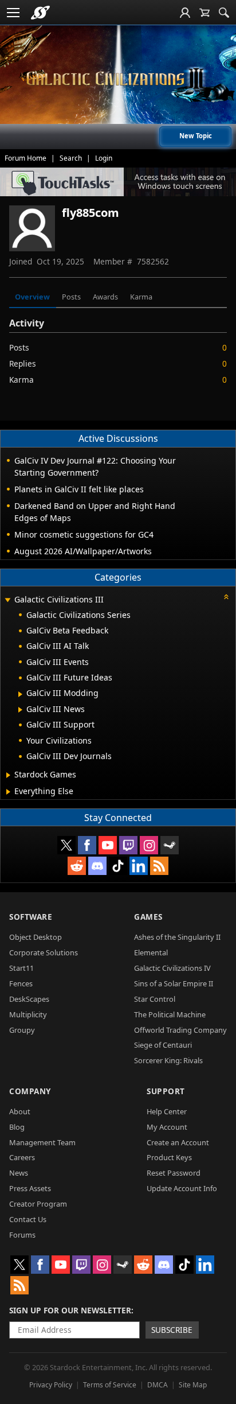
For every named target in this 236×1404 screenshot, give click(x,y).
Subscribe (171, 1329)
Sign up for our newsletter (70, 1310)
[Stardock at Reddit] (76, 865)
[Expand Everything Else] (8, 792)
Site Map (193, 1385)
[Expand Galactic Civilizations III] (7, 600)
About (19, 1111)
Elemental (151, 952)
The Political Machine (170, 1014)
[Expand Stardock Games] (8, 775)
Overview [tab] (32, 296)
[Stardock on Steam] (169, 845)
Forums (22, 1235)
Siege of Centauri (163, 1045)
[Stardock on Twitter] (66, 845)
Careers (22, 1157)
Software (30, 916)
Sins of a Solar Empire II (173, 983)
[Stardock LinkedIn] (138, 865)
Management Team (42, 1142)
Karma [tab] (141, 296)
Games (148, 916)
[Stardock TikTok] (118, 865)
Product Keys (169, 1157)
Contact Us (27, 1219)
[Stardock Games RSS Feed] (159, 865)
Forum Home (25, 158)
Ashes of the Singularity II (177, 937)
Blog (17, 1127)
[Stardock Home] (40, 13)
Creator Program (38, 1204)
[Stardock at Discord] (97, 865)
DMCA (157, 1385)
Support (166, 1091)
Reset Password (173, 1173)
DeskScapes (29, 999)
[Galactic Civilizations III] (118, 79)
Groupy (22, 1030)
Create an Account (178, 1142)
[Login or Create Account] (185, 12)
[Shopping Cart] (204, 12)
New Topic (195, 135)
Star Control (154, 999)
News (18, 1173)
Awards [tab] (105, 296)
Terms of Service (109, 1385)
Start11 (21, 968)
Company (30, 1091)
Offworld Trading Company (180, 1030)
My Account (167, 1127)
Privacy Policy (50, 1385)
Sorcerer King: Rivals (168, 1060)
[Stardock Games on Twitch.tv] (128, 845)
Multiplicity (28, 1014)
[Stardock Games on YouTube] (107, 845)
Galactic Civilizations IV (172, 968)
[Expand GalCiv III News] (20, 710)
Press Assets (30, 1188)
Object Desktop (35, 937)
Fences (21, 983)
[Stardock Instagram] (149, 845)
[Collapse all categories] (226, 596)
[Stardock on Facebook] (87, 845)
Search (71, 158)
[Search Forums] (224, 12)
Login (103, 158)
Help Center (167, 1111)
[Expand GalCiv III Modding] (20, 694)
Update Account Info (182, 1188)
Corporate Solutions (43, 952)
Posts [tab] (71, 296)
